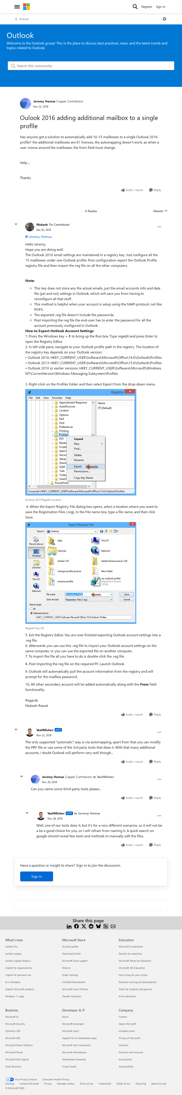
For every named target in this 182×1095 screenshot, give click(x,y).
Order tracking (70, 975)
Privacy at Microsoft (129, 1038)
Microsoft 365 (12, 1038)
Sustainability (126, 1066)
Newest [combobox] (160, 211)
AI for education (127, 996)
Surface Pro (11, 946)
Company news (127, 1031)
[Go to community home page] (26, 6)
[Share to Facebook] (76, 925)
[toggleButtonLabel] (164, 19)
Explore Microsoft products (19, 989)
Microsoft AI (11, 1016)
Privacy (48, 1083)
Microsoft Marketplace (74, 1052)
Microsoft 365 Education (132, 967)
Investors (124, 1045)
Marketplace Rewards (74, 1059)
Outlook (24, 19)
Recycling (141, 1083)
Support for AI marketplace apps (79, 1038)
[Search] (135, 6)
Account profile (70, 946)
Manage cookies (66, 1083)
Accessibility (125, 1059)
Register (146, 6)
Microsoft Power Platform (19, 1045)
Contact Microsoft (29, 1083)
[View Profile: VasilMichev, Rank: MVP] (29, 732)
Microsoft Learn (70, 1031)
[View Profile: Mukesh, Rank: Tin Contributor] (29, 226)
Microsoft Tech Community (76, 1045)
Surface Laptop (13, 953)
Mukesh (42, 224)
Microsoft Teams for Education (135, 960)
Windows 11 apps (14, 996)
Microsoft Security (15, 1023)
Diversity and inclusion (131, 1052)
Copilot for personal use (18, 975)
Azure (65, 1016)
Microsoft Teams (14, 1052)
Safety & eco (123, 1083)
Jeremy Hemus (44, 101)
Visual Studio (69, 1066)
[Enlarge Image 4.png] (80, 442)
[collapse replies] (16, 224)
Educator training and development (138, 982)
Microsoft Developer (73, 1023)
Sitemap (9, 1083)
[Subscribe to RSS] (105, 925)
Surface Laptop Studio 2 (18, 960)
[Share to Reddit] (91, 925)
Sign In (160, 6)
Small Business (13, 1066)
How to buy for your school (133, 975)
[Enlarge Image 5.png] (80, 573)
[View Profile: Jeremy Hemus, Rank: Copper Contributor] (25, 103)
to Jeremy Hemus (87, 813)
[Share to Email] (113, 925)
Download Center (71, 953)
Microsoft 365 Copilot (17, 1059)
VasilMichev (44, 730)
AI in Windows (13, 982)
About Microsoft (127, 1023)
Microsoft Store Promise (75, 989)
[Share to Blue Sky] (98, 925)
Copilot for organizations (18, 967)
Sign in (36, 876)
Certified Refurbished (73, 982)
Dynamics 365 (12, 1031)
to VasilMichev (103, 777)
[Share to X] (83, 925)
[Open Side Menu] (17, 6)
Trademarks (105, 1083)
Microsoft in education (131, 946)
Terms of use (86, 1083)
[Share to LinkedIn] (69, 925)
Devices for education (130, 953)
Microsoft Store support (75, 960)
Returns (66, 967)
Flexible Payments (71, 996)
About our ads (158, 1083)
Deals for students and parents (135, 989)
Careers (123, 1016)
